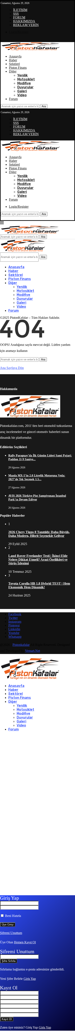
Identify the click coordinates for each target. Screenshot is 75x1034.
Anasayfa (15, 56)
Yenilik (22, 75)
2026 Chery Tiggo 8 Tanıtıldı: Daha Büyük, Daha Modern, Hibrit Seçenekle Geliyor (39, 534)
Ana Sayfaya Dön (12, 368)
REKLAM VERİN (26, 25)
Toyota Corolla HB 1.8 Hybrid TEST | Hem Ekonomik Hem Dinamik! (39, 585)
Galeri (22, 91)
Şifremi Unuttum (11, 933)
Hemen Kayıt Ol (25, 942)
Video (22, 95)
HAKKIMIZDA (24, 21)
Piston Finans (18, 67)
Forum (13, 99)
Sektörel (14, 64)
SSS (16, 13)
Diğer (12, 71)
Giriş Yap (30, 978)
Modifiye (24, 83)
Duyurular (25, 87)
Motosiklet (26, 79)
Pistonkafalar (21, 644)
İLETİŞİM (20, 10)
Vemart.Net (32, 651)
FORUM (19, 17)
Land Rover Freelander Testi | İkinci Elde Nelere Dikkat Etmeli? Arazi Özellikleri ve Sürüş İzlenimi (38, 559)
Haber (13, 60)
